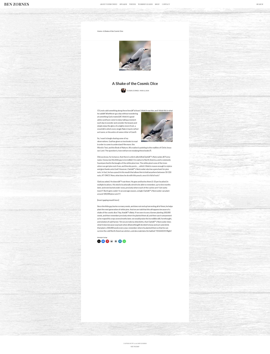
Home (99, 31)
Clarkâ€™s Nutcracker (153, 157)
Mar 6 (142, 90)
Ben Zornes (16, 4)
